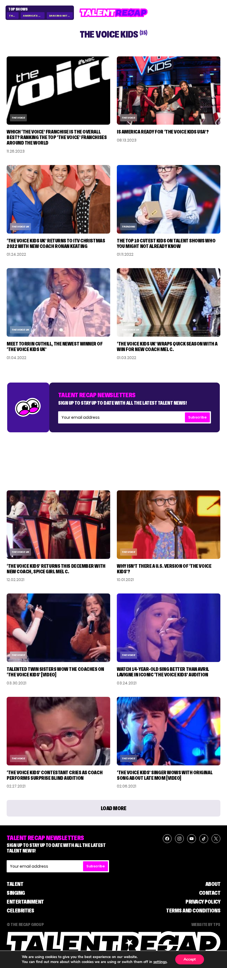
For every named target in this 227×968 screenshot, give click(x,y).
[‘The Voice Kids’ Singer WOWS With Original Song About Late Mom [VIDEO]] (168, 731)
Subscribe (197, 417)
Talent (15, 884)
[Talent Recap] (113, 12)
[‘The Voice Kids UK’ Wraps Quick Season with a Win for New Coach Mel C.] (168, 302)
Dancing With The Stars (61, 15)
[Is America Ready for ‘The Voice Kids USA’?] (168, 90)
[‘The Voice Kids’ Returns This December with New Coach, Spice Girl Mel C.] (58, 524)
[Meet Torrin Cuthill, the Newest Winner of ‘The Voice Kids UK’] (58, 302)
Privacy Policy (202, 902)
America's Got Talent (33, 15)
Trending (128, 226)
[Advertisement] (113, 455)
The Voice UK (20, 226)
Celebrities (20, 910)
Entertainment (25, 902)
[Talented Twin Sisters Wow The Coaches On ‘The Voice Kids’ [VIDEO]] (58, 627)
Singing (16, 893)
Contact (210, 893)
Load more (114, 808)
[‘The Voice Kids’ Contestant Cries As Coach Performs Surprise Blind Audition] (58, 731)
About (213, 884)
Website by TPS (205, 924)
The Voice (14, 15)
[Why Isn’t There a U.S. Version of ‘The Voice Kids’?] (168, 524)
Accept (190, 959)
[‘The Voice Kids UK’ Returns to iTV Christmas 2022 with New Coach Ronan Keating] (58, 199)
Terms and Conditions (193, 910)
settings (160, 961)
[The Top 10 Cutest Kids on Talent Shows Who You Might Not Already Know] (168, 199)
